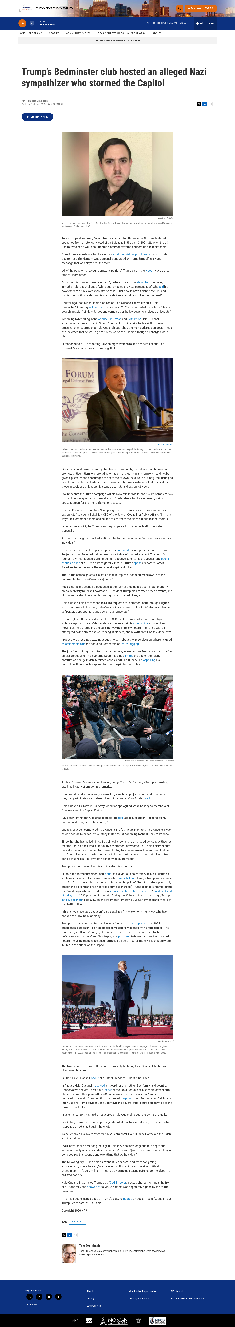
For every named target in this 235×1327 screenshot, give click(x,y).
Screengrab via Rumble (164, 444)
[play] (22, 23)
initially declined (72, 899)
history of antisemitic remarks (128, 891)
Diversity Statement (139, 1298)
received (99, 1085)
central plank (137, 923)
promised (124, 936)
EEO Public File (94, 1306)
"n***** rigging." (130, 644)
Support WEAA (136, 33)
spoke (137, 563)
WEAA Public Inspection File (143, 1291)
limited (129, 655)
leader (108, 1089)
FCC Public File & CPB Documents (187, 1298)
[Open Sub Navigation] (44, 33)
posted (127, 1198)
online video (96, 307)
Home (21, 33)
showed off (94, 1187)
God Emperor (118, 1182)
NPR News (77, 1222)
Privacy (90, 1298)
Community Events (78, 33)
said (147, 798)
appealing (149, 660)
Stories (54, 33)
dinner (108, 873)
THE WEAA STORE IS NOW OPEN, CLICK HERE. (117, 40)
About (157, 33)
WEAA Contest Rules (111, 33)
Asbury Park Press (109, 319)
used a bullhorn (126, 878)
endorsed (123, 550)
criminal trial (141, 623)
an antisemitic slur (73, 644)
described (143, 282)
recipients (127, 1098)
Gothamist (134, 319)
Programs (35, 33)
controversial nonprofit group (131, 254)
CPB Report (177, 1291)
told (161, 286)
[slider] (37, 23)
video (148, 270)
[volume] (32, 23)
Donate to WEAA (202, 8)
